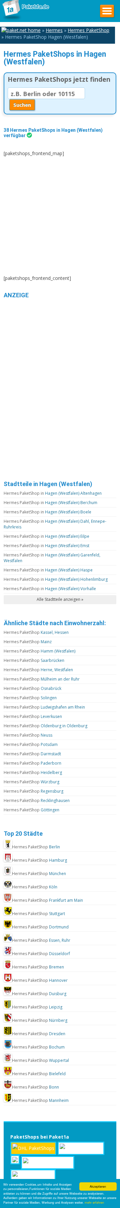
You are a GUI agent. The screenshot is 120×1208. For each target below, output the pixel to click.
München (39, 873)
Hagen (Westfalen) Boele (47, 512)
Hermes (54, 30)
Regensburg (33, 791)
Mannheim (40, 1100)
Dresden (38, 1034)
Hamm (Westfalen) (39, 651)
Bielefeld (39, 1074)
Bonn (35, 1087)
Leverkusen (33, 716)
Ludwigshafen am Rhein (44, 707)
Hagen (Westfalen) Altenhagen (53, 493)
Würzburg (31, 782)
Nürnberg (39, 1020)
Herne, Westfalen (38, 670)
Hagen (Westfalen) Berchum (50, 502)
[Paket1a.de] (25, 19)
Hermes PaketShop (88, 30)
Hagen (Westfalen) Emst (46, 545)
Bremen (38, 967)
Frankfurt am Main (47, 900)
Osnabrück (32, 688)
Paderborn (32, 763)
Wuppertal (40, 1060)
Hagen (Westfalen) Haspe (48, 570)
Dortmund (40, 927)
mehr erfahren (94, 1202)
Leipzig (37, 1007)
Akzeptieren (98, 1186)
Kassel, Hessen (36, 632)
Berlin (36, 847)
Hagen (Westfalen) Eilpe (46, 536)
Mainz (28, 642)
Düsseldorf (41, 953)
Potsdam (31, 744)
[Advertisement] (60, 216)
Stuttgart (38, 913)
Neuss (28, 735)
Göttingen (31, 810)
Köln (34, 887)
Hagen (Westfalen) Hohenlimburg (56, 579)
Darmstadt (32, 754)
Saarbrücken (34, 660)
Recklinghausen (37, 800)
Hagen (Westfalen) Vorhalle (50, 588)
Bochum (38, 1047)
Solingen (30, 698)
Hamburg (39, 860)
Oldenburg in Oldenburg (45, 726)
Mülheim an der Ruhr (42, 679)
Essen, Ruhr (41, 940)
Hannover (40, 980)
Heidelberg (33, 772)
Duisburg (39, 993)
